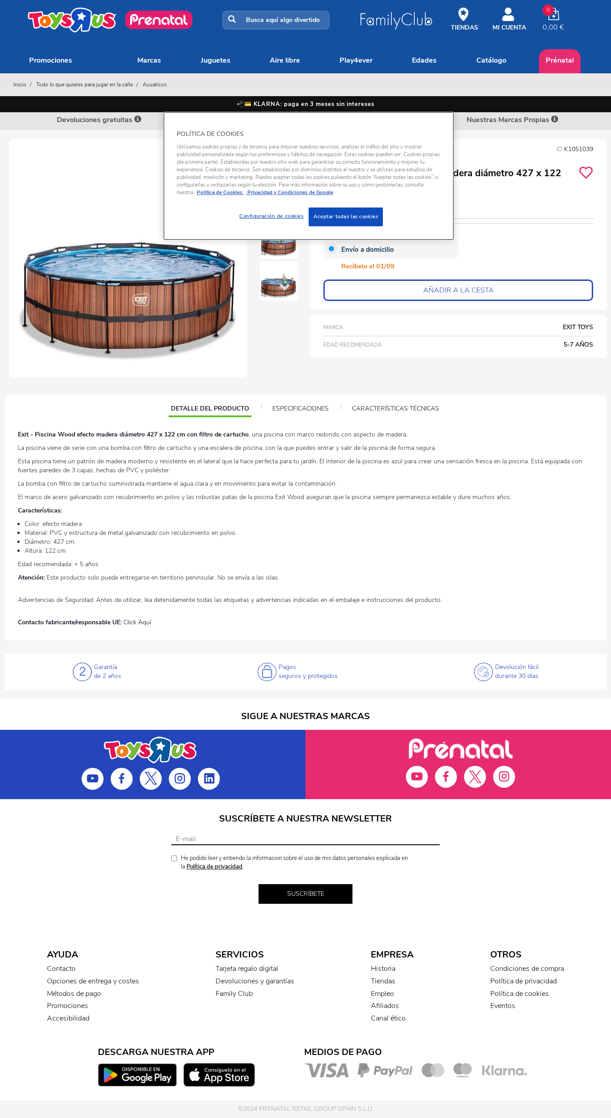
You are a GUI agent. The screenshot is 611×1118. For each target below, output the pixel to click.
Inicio (19, 84)
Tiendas (383, 981)
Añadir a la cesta (458, 290)
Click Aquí (137, 622)
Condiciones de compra (527, 969)
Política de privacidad (214, 867)
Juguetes (215, 60)
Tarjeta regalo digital (247, 969)
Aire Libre (285, 60)
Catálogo (491, 60)
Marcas (149, 60)
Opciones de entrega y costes (93, 981)
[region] (308, 176)
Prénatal (560, 60)
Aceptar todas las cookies (346, 216)
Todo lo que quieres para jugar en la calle (84, 84)
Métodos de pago (74, 994)
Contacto (61, 969)
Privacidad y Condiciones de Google (289, 192)
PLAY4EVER (356, 60)
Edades (424, 60)
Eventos (502, 1006)
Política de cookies (519, 994)
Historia (383, 969)
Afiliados (385, 1006)
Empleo (382, 994)
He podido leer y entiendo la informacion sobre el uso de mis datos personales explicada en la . (294, 862)
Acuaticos (155, 84)
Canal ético (388, 1018)
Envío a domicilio (367, 249)
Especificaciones (300, 408)
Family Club (234, 994)
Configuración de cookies (271, 216)
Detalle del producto (209, 409)
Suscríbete (305, 893)
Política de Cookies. (220, 192)
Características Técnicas (395, 408)
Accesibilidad (68, 1018)
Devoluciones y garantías (255, 981)
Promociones (50, 60)
